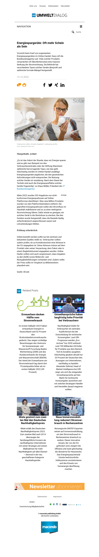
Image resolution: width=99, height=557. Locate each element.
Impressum (57, 497)
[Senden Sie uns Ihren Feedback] (19, 85)
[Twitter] (50, 85)
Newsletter (65, 6)
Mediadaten (53, 6)
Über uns (33, 6)
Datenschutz (42, 497)
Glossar (42, 6)
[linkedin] (62, 85)
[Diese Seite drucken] (24, 85)
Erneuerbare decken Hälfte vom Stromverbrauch (32, 317)
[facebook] (44, 85)
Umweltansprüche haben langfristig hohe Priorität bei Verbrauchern (68, 317)
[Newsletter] (49, 486)
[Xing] (56, 85)
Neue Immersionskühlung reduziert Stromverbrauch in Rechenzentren (68, 420)
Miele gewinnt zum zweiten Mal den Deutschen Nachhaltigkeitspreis (33, 420)
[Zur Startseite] (49, 15)
